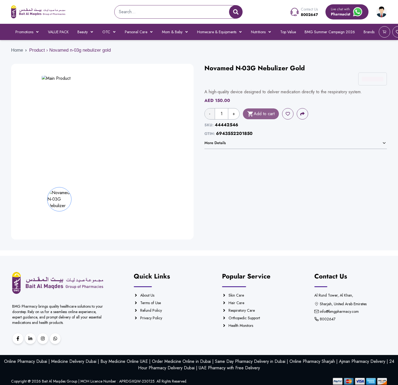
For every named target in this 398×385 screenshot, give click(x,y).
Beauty (82, 32)
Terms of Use (150, 303)
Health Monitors (241, 325)
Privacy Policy (151, 318)
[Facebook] (18, 338)
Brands (369, 32)
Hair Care (236, 303)
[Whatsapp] (55, 338)
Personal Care (136, 32)
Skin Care (236, 295)
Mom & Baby (172, 32)
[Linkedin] (30, 338)
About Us (147, 295)
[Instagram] (42, 338)
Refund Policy (151, 310)
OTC (106, 32)
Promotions (24, 32)
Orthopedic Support (244, 318)
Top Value (288, 32)
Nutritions (258, 32)
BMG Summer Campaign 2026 (330, 32)
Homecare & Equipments (216, 32)
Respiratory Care (242, 310)
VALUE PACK (58, 32)
